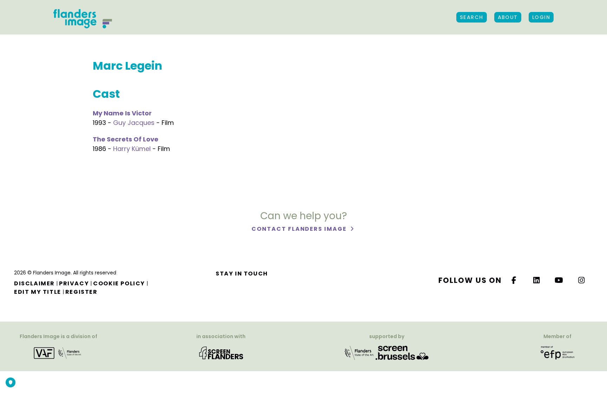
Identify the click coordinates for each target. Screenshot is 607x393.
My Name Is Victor (122, 113)
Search (471, 17)
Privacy (74, 283)
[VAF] (58, 353)
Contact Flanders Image (300, 229)
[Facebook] (513, 280)
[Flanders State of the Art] (359, 353)
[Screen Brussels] (402, 353)
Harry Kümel (132, 148)
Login (541, 17)
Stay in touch (242, 274)
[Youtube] (559, 280)
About (508, 17)
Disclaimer (34, 283)
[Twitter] (536, 280)
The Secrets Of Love (125, 139)
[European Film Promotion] (557, 353)
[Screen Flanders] (221, 353)
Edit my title (37, 292)
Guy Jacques (134, 122)
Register (81, 292)
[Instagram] (581, 280)
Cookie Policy (119, 283)
